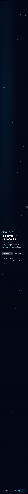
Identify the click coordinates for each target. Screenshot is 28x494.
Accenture (6, 247)
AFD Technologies (13, 246)
